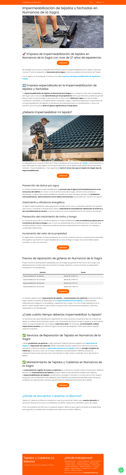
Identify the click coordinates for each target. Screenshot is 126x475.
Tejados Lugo (96, 465)
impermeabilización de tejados (70, 300)
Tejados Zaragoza (76, 470)
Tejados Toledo (70, 463)
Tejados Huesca (76, 468)
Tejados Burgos (94, 463)
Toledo (85, 163)
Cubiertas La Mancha (31, 2)
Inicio (91, 2)
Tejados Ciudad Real (83, 465)
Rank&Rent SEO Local (91, 473)
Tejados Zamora (96, 461)
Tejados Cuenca (71, 465)
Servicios (99, 2)
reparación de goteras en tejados (61, 348)
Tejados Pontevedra (72, 466)
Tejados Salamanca (86, 466)
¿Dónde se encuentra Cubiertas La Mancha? (52, 396)
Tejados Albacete (82, 463)
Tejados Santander (70, 461)
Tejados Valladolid (83, 461)
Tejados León (86, 468)
